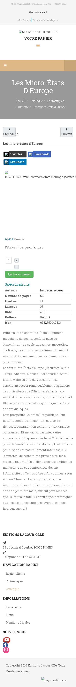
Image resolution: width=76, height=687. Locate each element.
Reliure (10, 317)
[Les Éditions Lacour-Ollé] (38, 31)
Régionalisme (15, 573)
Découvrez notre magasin (45, 20)
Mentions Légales (18, 622)
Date (8, 312)
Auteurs (11, 290)
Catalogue (36, 101)
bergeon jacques (31, 247)
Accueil (21, 101)
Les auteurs (13, 607)
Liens (10, 615)
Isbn (8, 322)
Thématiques (55, 101)
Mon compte (24, 20)
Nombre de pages (18, 296)
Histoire (23, 107)
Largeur (11, 306)
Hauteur (11, 301)
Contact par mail (38, 12)
